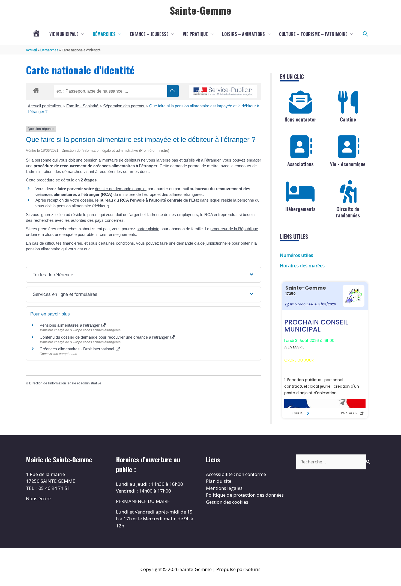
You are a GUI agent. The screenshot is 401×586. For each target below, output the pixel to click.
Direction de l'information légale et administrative (65, 383)
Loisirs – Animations (243, 34)
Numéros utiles (296, 255)
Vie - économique (348, 164)
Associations (300, 164)
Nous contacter (300, 119)
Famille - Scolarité (82, 106)
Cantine (348, 119)
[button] (365, 34)
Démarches (104, 34)
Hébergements (300, 208)
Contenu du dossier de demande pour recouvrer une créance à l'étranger (105, 337)
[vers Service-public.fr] (223, 91)
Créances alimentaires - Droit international (77, 349)
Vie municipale (64, 34)
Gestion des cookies (227, 502)
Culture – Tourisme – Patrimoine (313, 34)
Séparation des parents (124, 106)
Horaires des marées (302, 265)
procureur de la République (234, 228)
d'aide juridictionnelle (212, 243)
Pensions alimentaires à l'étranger (70, 325)
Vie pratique (195, 34)
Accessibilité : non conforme (236, 474)
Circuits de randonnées (348, 212)
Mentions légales (224, 488)
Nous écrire (38, 498)
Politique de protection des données (245, 495)
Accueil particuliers (45, 106)
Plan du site (218, 481)
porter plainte (147, 228)
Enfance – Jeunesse (149, 34)
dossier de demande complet (120, 188)
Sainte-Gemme (200, 10)
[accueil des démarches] (36, 89)
